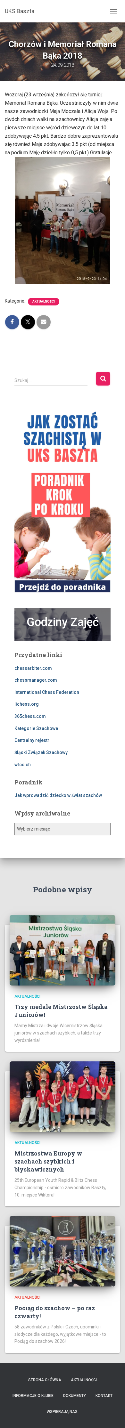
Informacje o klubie (33, 1395)
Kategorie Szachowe (36, 728)
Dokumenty (74, 1395)
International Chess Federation (46, 692)
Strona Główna (44, 1380)
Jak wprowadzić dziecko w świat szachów (58, 795)
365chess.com (30, 716)
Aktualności (43, 301)
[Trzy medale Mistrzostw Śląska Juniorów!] (62, 949)
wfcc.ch (22, 764)
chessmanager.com (35, 680)
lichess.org (26, 704)
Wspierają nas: (63, 1411)
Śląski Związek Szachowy (41, 752)
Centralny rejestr (31, 740)
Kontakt (104, 1395)
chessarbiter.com (33, 668)
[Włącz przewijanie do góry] (112, 1415)
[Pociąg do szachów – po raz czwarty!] (62, 1251)
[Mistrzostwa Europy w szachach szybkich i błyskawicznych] (62, 1096)
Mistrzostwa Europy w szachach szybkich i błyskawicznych (48, 1161)
